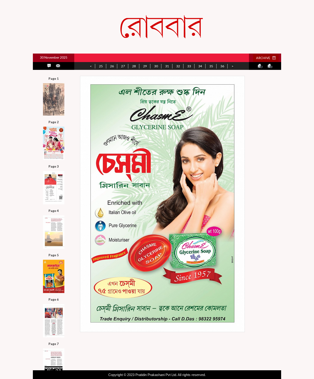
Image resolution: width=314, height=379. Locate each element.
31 (167, 66)
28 (134, 66)
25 (101, 66)
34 (200, 66)
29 (145, 66)
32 (178, 66)
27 (123, 66)
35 (211, 66)
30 (156, 66)
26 (112, 66)
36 (222, 66)
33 (189, 66)
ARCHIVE (264, 58)
